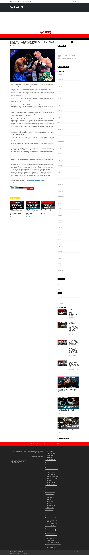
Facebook (64, 551)
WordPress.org (61, 303)
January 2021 (60, 215)
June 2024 (59, 120)
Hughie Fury (49, 495)
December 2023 (60, 134)
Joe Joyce (49, 499)
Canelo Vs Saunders (51, 470)
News (59, 287)
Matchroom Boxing (51, 516)
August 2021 (60, 198)
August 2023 (60, 143)
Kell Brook (49, 509)
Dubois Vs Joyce (50, 493)
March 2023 (60, 153)
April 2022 (59, 179)
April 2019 (59, 265)
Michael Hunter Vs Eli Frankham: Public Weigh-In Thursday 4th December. (68, 62)
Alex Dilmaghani (51, 453)
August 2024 (60, 115)
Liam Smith (49, 514)
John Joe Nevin (30, 188)
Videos (59, 289)
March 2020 (60, 239)
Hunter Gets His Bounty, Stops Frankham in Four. (48, 211)
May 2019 (59, 263)
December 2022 (60, 160)
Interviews (60, 282)
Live (58, 284)
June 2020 (59, 232)
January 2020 (60, 244)
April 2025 (59, 96)
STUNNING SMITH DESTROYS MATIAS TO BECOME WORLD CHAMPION (32, 211)
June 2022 (59, 174)
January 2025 (60, 103)
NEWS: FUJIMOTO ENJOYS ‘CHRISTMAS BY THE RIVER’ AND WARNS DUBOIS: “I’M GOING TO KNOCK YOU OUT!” (73, 327)
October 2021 (60, 194)
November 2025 (60, 79)
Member (74, 1)
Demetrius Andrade (51, 484)
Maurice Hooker (50, 518)
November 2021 (60, 191)
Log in (59, 296)
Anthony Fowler (51, 459)
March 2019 (60, 268)
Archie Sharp (50, 466)
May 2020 (59, 234)
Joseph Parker (50, 501)
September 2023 (61, 141)
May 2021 (59, 206)
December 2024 (60, 105)
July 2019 (59, 258)
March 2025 (60, 98)
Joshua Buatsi (50, 503)
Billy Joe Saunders (51, 468)
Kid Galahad (50, 512)
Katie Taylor (50, 507)
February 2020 (60, 241)
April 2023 (59, 151)
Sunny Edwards (50, 534)
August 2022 (60, 170)
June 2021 (59, 203)
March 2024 (60, 127)
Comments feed (61, 301)
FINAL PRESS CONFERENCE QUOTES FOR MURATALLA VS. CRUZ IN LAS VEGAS (16, 211)
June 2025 (59, 91)
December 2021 (60, 189)
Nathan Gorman (51, 525)
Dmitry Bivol (50, 491)
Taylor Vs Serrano (51, 536)
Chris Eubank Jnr (51, 474)
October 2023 (60, 139)
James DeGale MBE (51, 497)
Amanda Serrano (51, 455)
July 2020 (59, 229)
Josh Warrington (51, 505)
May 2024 (59, 122)
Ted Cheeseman (50, 538)
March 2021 (60, 210)
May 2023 (59, 148)
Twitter (70, 551)
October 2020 (60, 222)
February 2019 (60, 270)
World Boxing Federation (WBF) (53, 543)
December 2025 (60, 76)
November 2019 (60, 249)
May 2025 (59, 93)
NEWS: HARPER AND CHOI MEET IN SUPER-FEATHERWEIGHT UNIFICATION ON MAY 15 (74, 364)
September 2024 (61, 112)
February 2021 (60, 213)
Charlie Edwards (51, 472)
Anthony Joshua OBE (52, 462)
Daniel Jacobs (50, 482)
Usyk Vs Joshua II (51, 540)
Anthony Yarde (50, 464)
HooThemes (16, 554)
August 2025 (60, 86)
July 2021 (59, 201)
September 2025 (61, 84)
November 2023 (60, 136)
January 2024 (60, 131)
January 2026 (60, 74)
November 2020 (61, 220)
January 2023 (60, 158)
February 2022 (60, 184)
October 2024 (60, 110)
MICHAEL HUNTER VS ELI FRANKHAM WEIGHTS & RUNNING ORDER (67, 59)
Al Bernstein (50, 451)
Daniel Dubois (50, 480)
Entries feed (60, 298)
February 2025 (60, 100)
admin (13, 45)
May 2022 (59, 177)
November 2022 (60, 163)
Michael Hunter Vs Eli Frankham (52, 521)
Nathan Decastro (51, 523)
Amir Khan (49, 457)
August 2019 (60, 256)
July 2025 (59, 88)
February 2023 (60, 155)
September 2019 (61, 253)
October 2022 (60, 165)
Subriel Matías (50, 532)
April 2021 (59, 208)
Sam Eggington (50, 530)
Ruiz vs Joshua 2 (50, 528)
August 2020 (60, 227)
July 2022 (59, 172)
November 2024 (61, 108)
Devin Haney (49, 487)
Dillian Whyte (50, 489)
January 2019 (60, 272)
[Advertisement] (44, 21)
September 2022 (61, 167)
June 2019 (59, 260)
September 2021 (61, 196)
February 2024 (60, 129)
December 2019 (60, 246)
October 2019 (60, 251)
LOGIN (78, 1)
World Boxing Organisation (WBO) (51, 546)
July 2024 (59, 117)
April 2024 (60, 124)
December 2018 (60, 275)
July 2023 (59, 146)
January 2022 (60, 186)
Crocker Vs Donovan (52, 478)
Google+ (77, 551)
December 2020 (60, 217)
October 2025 (60, 81)
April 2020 (60, 237)
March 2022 (60, 182)
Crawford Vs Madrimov (52, 476)
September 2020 (61, 225)
